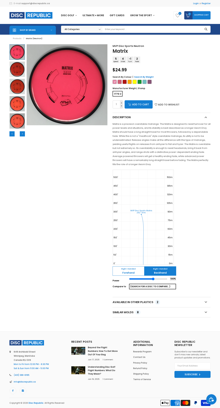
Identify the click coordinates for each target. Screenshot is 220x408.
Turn (130, 60)
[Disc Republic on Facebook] (12, 390)
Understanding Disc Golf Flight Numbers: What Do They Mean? (101, 370)
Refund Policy (140, 368)
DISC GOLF (68, 15)
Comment (108, 359)
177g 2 (117, 93)
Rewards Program (142, 351)
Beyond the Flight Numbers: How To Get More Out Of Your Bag (103, 351)
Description (122, 117)
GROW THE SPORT (141, 15)
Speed (115, 60)
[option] (17, 52)
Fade (137, 60)
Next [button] (22, 133)
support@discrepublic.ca (35, 3)
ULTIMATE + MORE (93, 15)
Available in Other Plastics (135, 302)
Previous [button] (12, 133)
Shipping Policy (141, 373)
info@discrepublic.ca (25, 381)
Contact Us (139, 357)
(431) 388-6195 (21, 375)
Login (196, 3)
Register (206, 3)
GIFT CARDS (117, 15)
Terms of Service (142, 379)
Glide (123, 60)
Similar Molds (126, 312)
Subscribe (191, 374)
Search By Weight (144, 76)
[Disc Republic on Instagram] (22, 390)
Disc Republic (36, 402)
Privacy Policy (140, 362)
